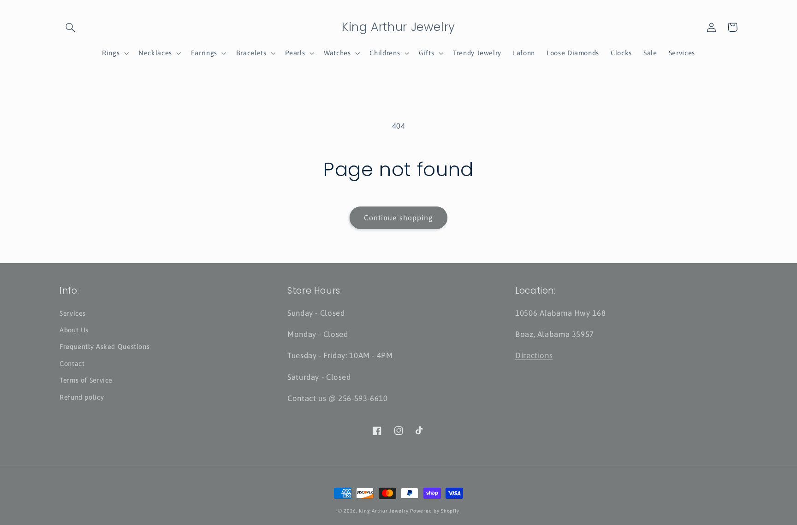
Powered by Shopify (434, 510)
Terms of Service (86, 380)
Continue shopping (398, 217)
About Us (74, 330)
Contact (71, 363)
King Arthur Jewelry (383, 510)
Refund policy (81, 397)
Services (72, 313)
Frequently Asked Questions (104, 346)
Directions (534, 355)
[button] (70, 27)
